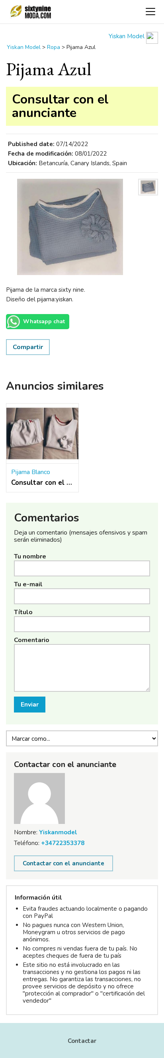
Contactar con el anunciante (63, 863)
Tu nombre (30, 556)
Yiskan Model (127, 36)
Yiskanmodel (58, 832)
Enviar (30, 704)
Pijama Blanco (30, 472)
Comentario (31, 640)
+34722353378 (62, 843)
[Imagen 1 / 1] (70, 227)
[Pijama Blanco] (42, 434)
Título (23, 612)
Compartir (28, 347)
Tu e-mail (28, 584)
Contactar (82, 1041)
